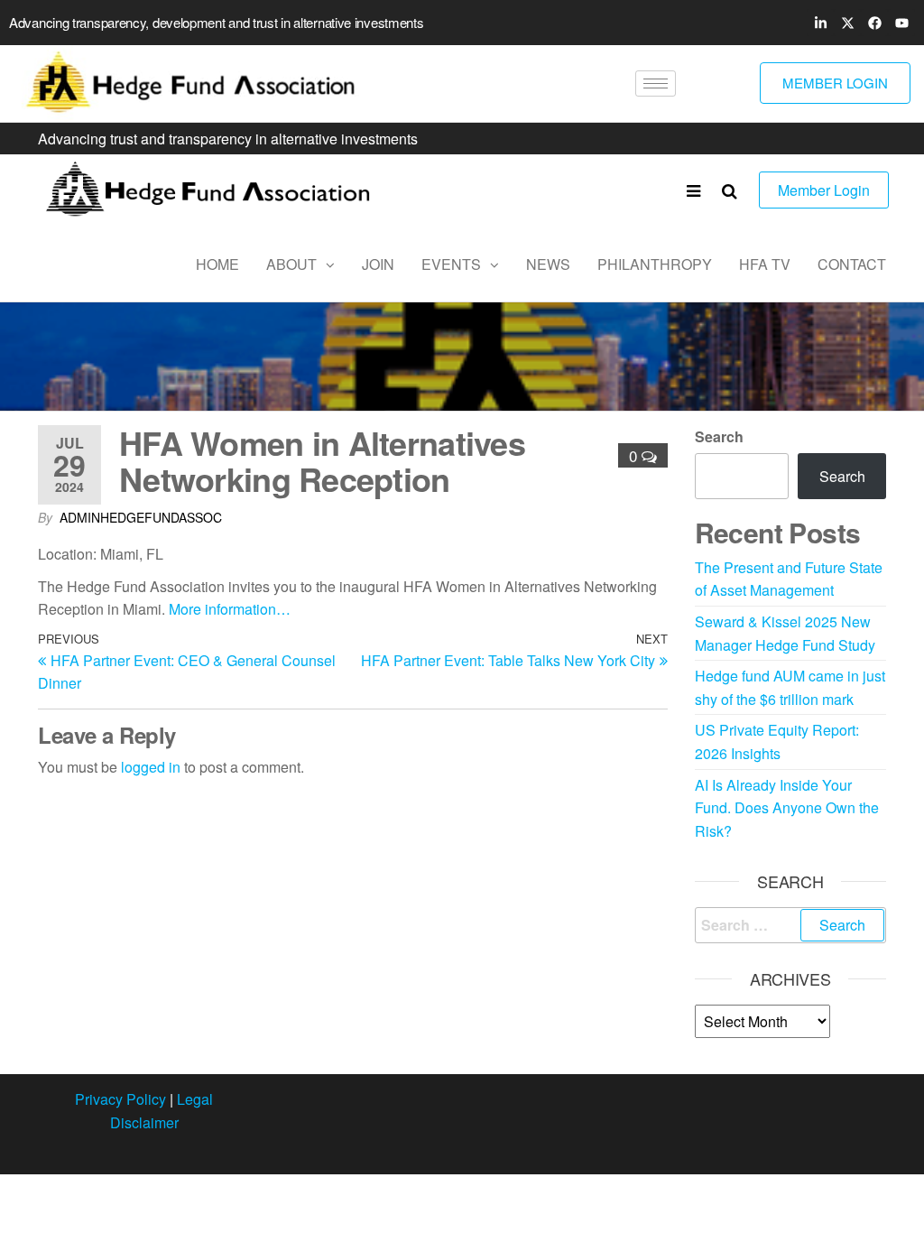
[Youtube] (901, 22)
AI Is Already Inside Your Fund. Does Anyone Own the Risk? (787, 807)
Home (217, 264)
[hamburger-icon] (655, 83)
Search (719, 436)
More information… (230, 608)
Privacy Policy (120, 1099)
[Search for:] (791, 925)
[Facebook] (874, 22)
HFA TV (764, 264)
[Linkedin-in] (820, 22)
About (291, 264)
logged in (150, 766)
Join (378, 264)
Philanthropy (654, 264)
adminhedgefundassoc (141, 517)
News (548, 264)
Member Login (824, 190)
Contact (852, 264)
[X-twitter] (847, 22)
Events (451, 264)
